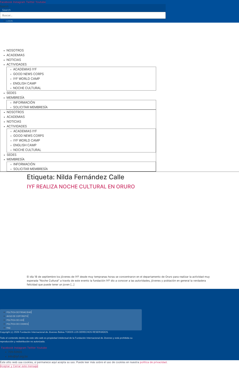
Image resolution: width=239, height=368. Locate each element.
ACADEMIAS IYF (25, 69)
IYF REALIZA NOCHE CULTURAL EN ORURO (81, 186)
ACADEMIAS (16, 55)
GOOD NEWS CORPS (28, 74)
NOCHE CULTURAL (27, 88)
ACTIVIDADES (17, 64)
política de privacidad (153, 362)
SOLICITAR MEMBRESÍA (30, 107)
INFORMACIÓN (24, 102)
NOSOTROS (15, 50)
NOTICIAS (14, 60)
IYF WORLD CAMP (26, 79)
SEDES (11, 93)
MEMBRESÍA (15, 97)
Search (4, 6)
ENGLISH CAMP (24, 83)
